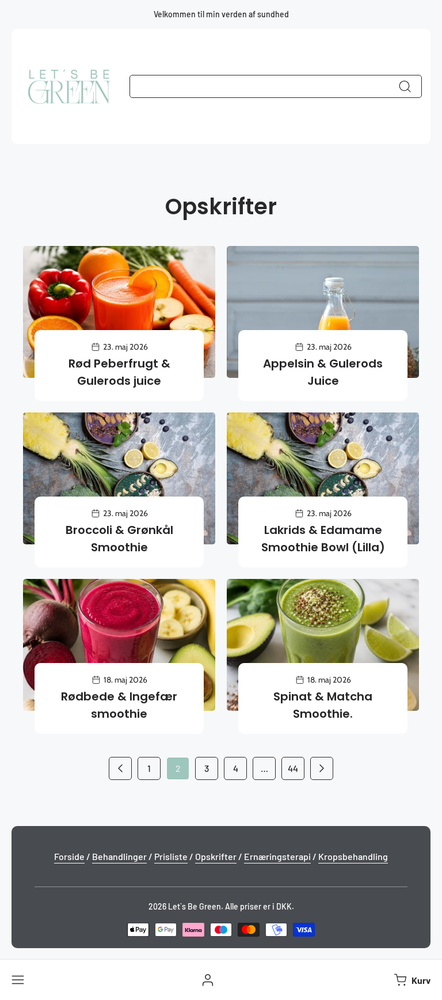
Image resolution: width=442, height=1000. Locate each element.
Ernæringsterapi (277, 856)
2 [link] (178, 768)
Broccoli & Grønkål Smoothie (119, 538)
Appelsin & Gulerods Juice (323, 372)
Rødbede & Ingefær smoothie (119, 705)
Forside (69, 856)
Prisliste (171, 856)
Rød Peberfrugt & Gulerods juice (119, 372)
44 (293, 768)
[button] (410, 980)
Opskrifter (216, 856)
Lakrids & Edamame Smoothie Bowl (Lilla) (323, 538)
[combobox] (275, 86)
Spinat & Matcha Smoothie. (322, 705)
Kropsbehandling (353, 856)
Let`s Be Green (194, 906)
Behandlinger (119, 856)
